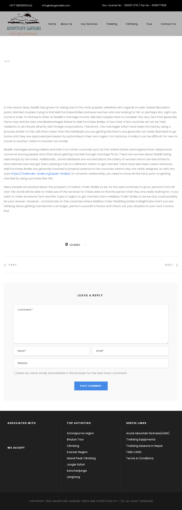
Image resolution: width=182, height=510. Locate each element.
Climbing (132, 24)
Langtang (73, 477)
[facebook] (172, 5)
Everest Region (77, 452)
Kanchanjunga (77, 471)
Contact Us (168, 24)
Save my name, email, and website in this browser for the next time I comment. (72, 373)
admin (28, 55)
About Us (66, 24)
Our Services (89, 24)
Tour (149, 24)
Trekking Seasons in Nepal (144, 446)
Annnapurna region (80, 433)
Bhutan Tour (75, 439)
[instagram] (177, 5)
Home (52, 24)
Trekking (111, 24)
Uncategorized (53, 55)
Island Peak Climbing (81, 458)
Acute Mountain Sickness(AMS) (148, 433)
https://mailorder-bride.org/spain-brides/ (41, 174)
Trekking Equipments (141, 439)
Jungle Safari (76, 464)
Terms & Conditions (140, 458)
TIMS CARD (133, 452)
